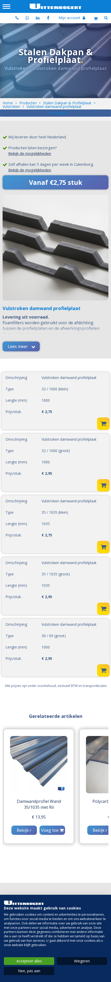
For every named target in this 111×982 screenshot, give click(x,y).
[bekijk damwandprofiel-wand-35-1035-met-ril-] (38, 764)
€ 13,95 (39, 817)
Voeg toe (50, 830)
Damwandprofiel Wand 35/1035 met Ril (39, 804)
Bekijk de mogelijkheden (29, 153)
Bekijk (23, 830)
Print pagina (58, 112)
